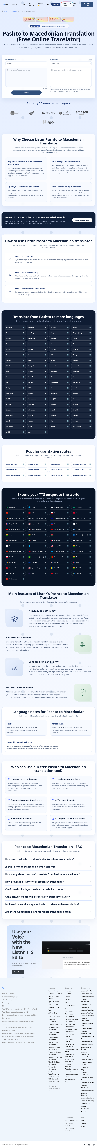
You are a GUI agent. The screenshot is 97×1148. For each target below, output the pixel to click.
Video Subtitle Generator (53, 1038)
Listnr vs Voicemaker (85, 1000)
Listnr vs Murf (86, 1004)
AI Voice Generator (55, 994)
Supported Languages (10, 997)
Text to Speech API (71, 1120)
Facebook (84, 1120)
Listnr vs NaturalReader (86, 1032)
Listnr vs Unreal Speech (86, 1064)
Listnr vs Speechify (87, 1101)
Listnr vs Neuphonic (85, 1053)
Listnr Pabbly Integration (69, 1129)
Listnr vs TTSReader (84, 1073)
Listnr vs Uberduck (87, 1016)
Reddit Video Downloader (69, 1060)
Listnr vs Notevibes (87, 1010)
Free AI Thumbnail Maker (71, 1050)
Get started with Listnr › (82, 220)
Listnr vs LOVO (86, 1104)
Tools (47, 4)
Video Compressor (71, 1069)
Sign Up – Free (87, 4)
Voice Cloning (31, 4)
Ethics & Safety (70, 1005)
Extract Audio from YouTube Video (71, 1021)
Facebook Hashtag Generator (55, 1058)
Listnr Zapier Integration (69, 1124)
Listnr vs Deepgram (84, 1094)
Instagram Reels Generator (54, 1033)
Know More (18, 972)
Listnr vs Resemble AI (87, 1037)
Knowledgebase (8, 994)
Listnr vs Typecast (87, 1041)
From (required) (10, 60)
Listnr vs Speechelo (88, 997)
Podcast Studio (53, 1007)
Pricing (24, 4)
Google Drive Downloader (69, 1055)
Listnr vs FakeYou (87, 1013)
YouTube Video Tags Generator (54, 1073)
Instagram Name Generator (54, 1053)
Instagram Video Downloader (71, 1030)
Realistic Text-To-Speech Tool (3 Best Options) (18, 1033)
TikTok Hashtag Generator (54, 1063)
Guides (67, 997)
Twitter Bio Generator (52, 1068)
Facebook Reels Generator (54, 1028)
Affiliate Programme (9, 1000)
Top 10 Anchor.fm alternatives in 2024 (15, 1012)
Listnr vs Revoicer (87, 1044)
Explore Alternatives (85, 1107)
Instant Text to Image (70, 1081)
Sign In (74, 4)
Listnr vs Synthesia (87, 1028)
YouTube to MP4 (70, 1017)
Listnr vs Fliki (85, 1007)
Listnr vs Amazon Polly (87, 1068)
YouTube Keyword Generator (54, 1090)
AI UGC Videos (65, 4)
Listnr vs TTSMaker (87, 1090)
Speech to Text (53, 1001)
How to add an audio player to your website (18, 1042)
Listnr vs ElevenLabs (85, 1020)
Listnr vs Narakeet (87, 1082)
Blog (3, 1006)
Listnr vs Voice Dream (86, 1048)
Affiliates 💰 (40, 4)
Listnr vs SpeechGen (85, 1086)
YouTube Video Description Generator (53, 1084)
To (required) (54, 60)
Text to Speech (53, 991)
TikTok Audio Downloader (69, 1040)
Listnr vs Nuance (87, 1057)
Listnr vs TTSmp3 (87, 994)
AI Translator (53, 1013)
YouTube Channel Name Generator (54, 1048)
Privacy (67, 999)
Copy (90, 60)
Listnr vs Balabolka (87, 1098)
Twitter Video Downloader (69, 1045)
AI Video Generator (55, 1024)
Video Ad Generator (52, 1021)
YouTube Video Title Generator (53, 1078)
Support (68, 991)
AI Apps (83, 1111)
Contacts (68, 994)
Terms (67, 1002)
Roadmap (5, 1003)
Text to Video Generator (53, 1043)
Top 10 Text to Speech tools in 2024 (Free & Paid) (19, 1009)
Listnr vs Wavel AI (87, 1060)
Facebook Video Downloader (70, 1025)
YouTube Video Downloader (70, 1013)
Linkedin (84, 1126)
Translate (56, 4)
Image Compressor (72, 1072)
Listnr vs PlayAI (86, 991)
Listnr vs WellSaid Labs (87, 1025)
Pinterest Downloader (69, 1065)
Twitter (83, 1123)
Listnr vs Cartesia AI (87, 1078)
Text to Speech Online (53, 998)
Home (5, 11)
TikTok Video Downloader (69, 1035)
